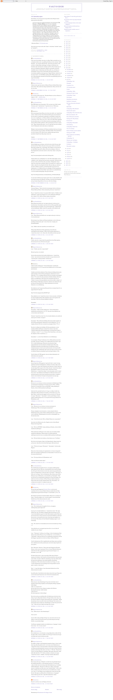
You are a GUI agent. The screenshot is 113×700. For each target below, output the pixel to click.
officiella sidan (42, 97)
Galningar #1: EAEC (71, 132)
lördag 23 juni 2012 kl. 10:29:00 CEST (42, 210)
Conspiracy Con (70, 85)
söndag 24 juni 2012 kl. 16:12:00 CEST (42, 606)
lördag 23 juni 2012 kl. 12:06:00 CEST (42, 243)
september (69, 75)
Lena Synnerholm (36, 58)
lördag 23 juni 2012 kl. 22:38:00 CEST (42, 501)
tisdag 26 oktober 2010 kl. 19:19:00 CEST (43, 90)
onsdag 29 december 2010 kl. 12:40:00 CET (43, 183)
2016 (67, 55)
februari (68, 156)
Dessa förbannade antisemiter (73, 116)
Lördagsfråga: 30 (70, 138)
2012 (67, 63)
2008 (67, 163)
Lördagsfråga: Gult (70, 81)
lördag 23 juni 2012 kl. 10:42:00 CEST (42, 235)
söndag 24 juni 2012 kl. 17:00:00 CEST (42, 638)
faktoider (39, 51)
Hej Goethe (69, 106)
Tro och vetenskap (70, 128)
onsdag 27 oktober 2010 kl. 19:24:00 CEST (43, 139)
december (69, 69)
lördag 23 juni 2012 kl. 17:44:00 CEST (42, 462)
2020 (67, 47)
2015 (67, 57)
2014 (67, 59)
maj (68, 150)
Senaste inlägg (34, 689)
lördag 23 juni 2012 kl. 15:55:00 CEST (42, 304)
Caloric (68, 89)
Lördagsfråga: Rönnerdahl (72, 122)
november (69, 71)
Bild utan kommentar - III (72, 114)
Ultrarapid (69, 83)
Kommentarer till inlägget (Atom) (45, 692)
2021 (67, 45)
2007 (67, 165)
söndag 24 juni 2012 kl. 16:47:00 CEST (42, 627)
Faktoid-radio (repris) (71, 110)
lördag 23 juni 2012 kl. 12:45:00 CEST (42, 260)
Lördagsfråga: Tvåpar (71, 95)
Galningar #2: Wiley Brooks (72, 118)
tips (43, 51)
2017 (67, 53)
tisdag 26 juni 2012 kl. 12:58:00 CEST (42, 683)
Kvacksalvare (69, 120)
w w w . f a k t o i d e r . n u (69, 35)
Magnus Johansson (37, 83)
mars (68, 154)
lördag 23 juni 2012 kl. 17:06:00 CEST (42, 401)
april (68, 152)
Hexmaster (35, 93)
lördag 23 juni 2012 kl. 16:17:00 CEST (42, 358)
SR (59, 492)
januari (68, 158)
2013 (67, 61)
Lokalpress (69, 144)
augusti (68, 77)
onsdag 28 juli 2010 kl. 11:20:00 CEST (42, 80)
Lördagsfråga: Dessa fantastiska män (74, 112)
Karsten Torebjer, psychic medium (74, 130)
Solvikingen (69, 97)
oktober (68, 73)
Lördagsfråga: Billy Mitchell (73, 108)
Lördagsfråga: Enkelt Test (72, 126)
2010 (67, 67)
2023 (67, 42)
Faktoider (56, 6)
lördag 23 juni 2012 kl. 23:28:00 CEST (42, 576)
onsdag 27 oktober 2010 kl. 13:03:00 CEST (43, 108)
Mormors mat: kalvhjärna (72, 140)
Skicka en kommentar (35, 687)
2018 (67, 51)
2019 (67, 49)
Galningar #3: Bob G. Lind (72, 93)
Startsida (47, 689)
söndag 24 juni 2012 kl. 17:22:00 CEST (42, 656)
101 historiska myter (43, 43)
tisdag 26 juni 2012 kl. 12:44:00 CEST (42, 676)
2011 (67, 65)
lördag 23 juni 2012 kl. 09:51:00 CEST (42, 198)
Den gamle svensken (71, 146)
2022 (67, 43)
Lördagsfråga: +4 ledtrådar (72, 142)
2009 (67, 161)
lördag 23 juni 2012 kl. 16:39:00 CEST (42, 378)
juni (68, 148)
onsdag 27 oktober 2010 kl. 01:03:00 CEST (43, 99)
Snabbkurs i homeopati (71, 101)
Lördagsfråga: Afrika (71, 91)
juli (68, 79)
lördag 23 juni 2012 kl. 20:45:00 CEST (42, 484)
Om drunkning (70, 124)
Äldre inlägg (59, 689)
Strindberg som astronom (72, 99)
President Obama (47, 489)
